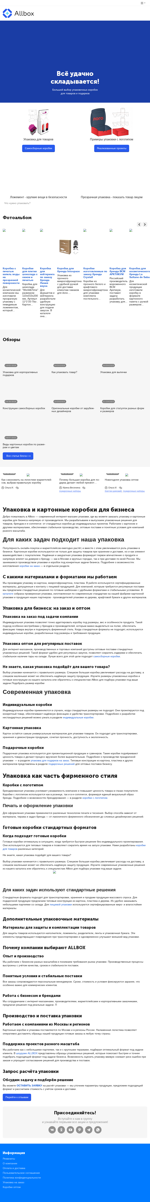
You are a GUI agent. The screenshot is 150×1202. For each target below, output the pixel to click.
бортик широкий (113, 491)
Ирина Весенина (71, 487)
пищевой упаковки (61, 904)
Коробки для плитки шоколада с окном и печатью (30, 274)
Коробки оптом (12, 1187)
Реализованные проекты (111, 148)
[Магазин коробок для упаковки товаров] (18, 12)
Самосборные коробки (38, 148)
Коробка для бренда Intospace (68, 270)
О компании (10, 1163)
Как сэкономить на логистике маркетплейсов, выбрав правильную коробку (26, 481)
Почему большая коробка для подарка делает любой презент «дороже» (79, 481)
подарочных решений (61, 763)
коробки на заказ (30, 565)
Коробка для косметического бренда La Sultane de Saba (139, 273)
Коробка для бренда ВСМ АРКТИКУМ (118, 271)
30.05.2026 (9, 473)
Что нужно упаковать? (17, 203)
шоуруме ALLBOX (27, 1053)
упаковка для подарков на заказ (50, 760)
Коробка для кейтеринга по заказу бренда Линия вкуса (47, 277)
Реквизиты (9, 1158)
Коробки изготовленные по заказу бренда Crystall (95, 273)
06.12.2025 (67, 473)
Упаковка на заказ (13, 1182)
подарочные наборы (70, 491)
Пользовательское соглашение (21, 1172)
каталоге (8, 593)
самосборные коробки (106, 656)
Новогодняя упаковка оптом (121, 479)
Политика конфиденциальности (22, 1177)
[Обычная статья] (17, 488)
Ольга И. (9, 487)
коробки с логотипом (94, 797)
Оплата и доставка (14, 1168)
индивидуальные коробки (78, 717)
